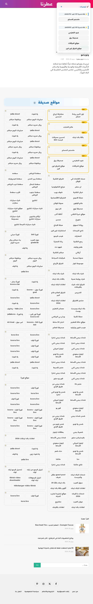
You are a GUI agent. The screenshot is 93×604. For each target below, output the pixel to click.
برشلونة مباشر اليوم (15, 259)
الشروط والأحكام (48, 592)
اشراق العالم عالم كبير (58, 293)
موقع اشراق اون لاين (58, 167)
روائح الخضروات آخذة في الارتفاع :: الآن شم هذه (55, 538)
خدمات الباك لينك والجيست (78, 476)
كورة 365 (34, 234)
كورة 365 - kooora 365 (35, 323)
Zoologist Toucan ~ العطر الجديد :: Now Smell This (54, 525)
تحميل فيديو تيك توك (15, 471)
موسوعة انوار (78, 263)
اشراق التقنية (58, 179)
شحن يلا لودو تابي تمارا (58, 393)
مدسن (58, 220)
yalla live (25, 271)
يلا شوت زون (35, 454)
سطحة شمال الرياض (34, 185)
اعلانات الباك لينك (58, 284)
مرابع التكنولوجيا (58, 187)
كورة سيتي (15, 234)
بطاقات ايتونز (58, 432)
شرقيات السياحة (58, 258)
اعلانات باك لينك (78, 507)
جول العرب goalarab (34, 241)
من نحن (75, 592)
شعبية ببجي (78, 432)
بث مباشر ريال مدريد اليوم (15, 241)
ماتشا (58, 459)
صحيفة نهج (78, 209)
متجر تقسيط (58, 367)
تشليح (34, 200)
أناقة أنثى (58, 214)
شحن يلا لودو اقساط (58, 355)
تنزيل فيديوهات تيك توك (34, 479)
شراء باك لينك (78, 273)
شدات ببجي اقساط (78, 338)
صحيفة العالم (58, 327)
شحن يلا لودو (78, 424)
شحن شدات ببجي (78, 416)
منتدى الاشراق (78, 300)
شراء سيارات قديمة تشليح (24, 224)
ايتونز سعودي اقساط (78, 355)
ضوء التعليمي (77, 160)
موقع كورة (25, 378)
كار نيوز (58, 209)
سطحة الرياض (35, 173)
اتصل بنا (18, 592)
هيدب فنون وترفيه (78, 327)
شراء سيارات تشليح (35, 208)
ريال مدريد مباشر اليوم (35, 259)
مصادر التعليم (58, 308)
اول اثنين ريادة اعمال (78, 115)
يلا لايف (25, 248)
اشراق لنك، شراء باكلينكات (78, 285)
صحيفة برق (58, 160)
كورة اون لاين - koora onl (35, 315)
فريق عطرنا (79, 59)
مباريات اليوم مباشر (35, 119)
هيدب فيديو (58, 236)
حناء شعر (58, 451)
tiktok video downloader (15, 479)
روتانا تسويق (78, 225)
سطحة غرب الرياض (15, 184)
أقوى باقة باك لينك (58, 488)
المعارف (78, 236)
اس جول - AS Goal (15, 322)
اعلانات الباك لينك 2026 (58, 301)
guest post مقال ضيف (58, 476)
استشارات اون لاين (58, 231)
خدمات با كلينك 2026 (78, 495)
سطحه (15, 173)
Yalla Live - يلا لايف (15, 309)
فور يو (58, 408)
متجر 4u (78, 384)
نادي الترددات (78, 231)
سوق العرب (78, 483)
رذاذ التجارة (58, 241)
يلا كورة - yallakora (15, 314)
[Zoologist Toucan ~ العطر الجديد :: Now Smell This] (82, 528)
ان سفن (78, 187)
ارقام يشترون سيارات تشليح (34, 217)
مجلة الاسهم (78, 198)
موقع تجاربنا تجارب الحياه (58, 495)
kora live (15, 335)
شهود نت (58, 247)
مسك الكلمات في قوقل (78, 180)
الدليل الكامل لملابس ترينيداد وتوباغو (72, 54)
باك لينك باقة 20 (58, 483)
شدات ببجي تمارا (58, 338)
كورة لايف (35, 340)
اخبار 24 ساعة (58, 322)
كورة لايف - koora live (34, 411)
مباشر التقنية (58, 252)
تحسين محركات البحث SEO (58, 138)
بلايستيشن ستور (78, 438)
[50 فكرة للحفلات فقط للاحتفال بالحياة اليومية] (82, 551)
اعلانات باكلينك (58, 507)
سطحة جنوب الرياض (34, 193)
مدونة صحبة (78, 258)
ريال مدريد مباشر (35, 125)
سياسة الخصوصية (32, 592)
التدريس (78, 292)
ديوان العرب (78, 502)
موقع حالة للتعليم (78, 322)
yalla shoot (15, 114)
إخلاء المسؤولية (63, 592)
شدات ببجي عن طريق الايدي (58, 385)
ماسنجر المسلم (68, 150)
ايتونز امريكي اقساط (58, 401)
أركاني (78, 252)
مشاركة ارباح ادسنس (58, 115)
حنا (78, 459)
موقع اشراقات (78, 166)
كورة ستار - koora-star (15, 283)
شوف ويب (58, 192)
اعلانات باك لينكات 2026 (25, 438)
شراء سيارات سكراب (15, 201)
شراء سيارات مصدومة (15, 217)
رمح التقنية (78, 241)
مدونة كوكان (58, 203)
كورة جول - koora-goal (35, 291)
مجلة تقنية (78, 317)
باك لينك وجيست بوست (78, 309)
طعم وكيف (78, 247)
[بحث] (6, 4)
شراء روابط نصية (78, 279)
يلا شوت (35, 114)
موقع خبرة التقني (78, 214)
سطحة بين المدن (35, 179)
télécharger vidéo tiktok (25, 486)
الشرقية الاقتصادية (58, 198)
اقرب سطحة (15, 192)
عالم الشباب (68, 127)
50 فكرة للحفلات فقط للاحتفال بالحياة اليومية (55, 548)
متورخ (78, 220)
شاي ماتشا (78, 465)
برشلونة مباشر (15, 119)
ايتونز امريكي (58, 348)
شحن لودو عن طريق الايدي (58, 425)
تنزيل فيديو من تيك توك (35, 471)
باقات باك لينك (58, 279)
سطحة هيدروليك (15, 179)
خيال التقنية (78, 192)
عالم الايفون (78, 203)
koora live (15, 298)
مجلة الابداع (58, 225)
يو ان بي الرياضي (58, 317)
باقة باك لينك (78, 137)
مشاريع (58, 502)
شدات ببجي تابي (58, 343)
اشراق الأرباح (58, 263)
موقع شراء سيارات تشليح (15, 209)
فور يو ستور (58, 378)
